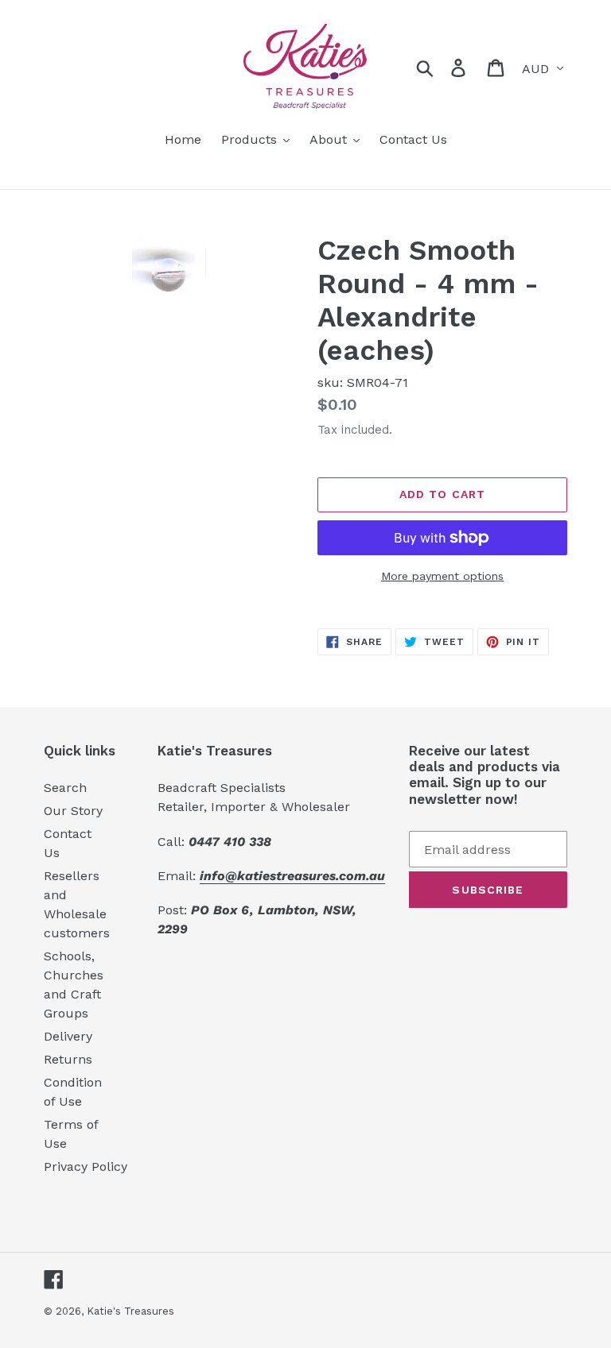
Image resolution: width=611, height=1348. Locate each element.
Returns (68, 1059)
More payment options (442, 576)
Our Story (73, 810)
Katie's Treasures (130, 1311)
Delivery (68, 1036)
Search (65, 787)
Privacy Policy (85, 1166)
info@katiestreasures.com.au (292, 875)
